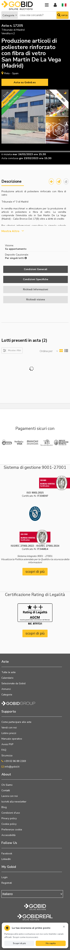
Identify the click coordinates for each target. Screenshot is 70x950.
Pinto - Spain (11, 73)
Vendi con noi (9, 727)
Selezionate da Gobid (13, 683)
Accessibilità (8, 835)
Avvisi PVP (7, 744)
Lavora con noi (9, 796)
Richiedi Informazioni (35, 289)
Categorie (8, 15)
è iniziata (6, 154)
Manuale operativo (11, 738)
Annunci (6, 689)
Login (4, 877)
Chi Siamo (7, 785)
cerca (63, 15)
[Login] (55, 5)
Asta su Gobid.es (25, 82)
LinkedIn (6, 859)
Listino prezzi (8, 733)
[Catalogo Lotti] (51, 181)
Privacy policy (9, 818)
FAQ (3, 750)
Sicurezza (6, 755)
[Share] (58, 181)
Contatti (5, 790)
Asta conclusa (9, 158)
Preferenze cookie (11, 829)
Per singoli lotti (15, 258)
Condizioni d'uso (10, 813)
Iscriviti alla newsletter (13, 801)
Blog (4, 807)
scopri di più (35, 571)
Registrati (6, 883)
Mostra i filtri (14, 350)
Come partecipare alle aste (16, 722)
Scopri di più (19, 943)
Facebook (6, 853)
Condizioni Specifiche (35, 279)
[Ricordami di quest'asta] (66, 181)
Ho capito (51, 943)
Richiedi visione (35, 299)
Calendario (7, 678)
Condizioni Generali (35, 269)
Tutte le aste (8, 672)
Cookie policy (9, 824)
